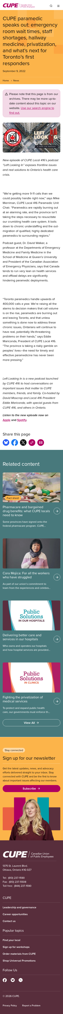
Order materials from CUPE (19, 954)
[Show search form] (51, 6)
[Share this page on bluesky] (6, 443)
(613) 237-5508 (17, 882)
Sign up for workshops (16, 947)
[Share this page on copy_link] (32, 443)
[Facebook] (5, 980)
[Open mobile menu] (58, 6)
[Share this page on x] (23, 443)
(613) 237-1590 (16, 878)
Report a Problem (31, 1005)
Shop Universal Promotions (19, 961)
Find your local (11, 940)
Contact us (9, 921)
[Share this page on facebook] (14, 443)
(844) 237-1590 (22, 886)
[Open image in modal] (31, 137)
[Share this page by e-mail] (40, 443)
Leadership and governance (19, 907)
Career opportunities (15, 914)
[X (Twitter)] (21, 980)
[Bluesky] (13, 980)
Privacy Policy (10, 1005)
